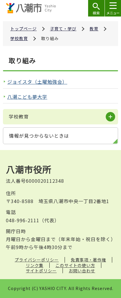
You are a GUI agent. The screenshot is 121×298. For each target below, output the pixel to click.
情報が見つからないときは (39, 135)
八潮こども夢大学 (27, 96)
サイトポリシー (41, 270)
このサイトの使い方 (75, 265)
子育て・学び (63, 29)
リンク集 (34, 265)
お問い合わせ (82, 270)
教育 (94, 29)
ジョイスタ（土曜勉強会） (37, 81)
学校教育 (19, 38)
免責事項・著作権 (88, 259)
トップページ (23, 29)
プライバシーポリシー (37, 259)
